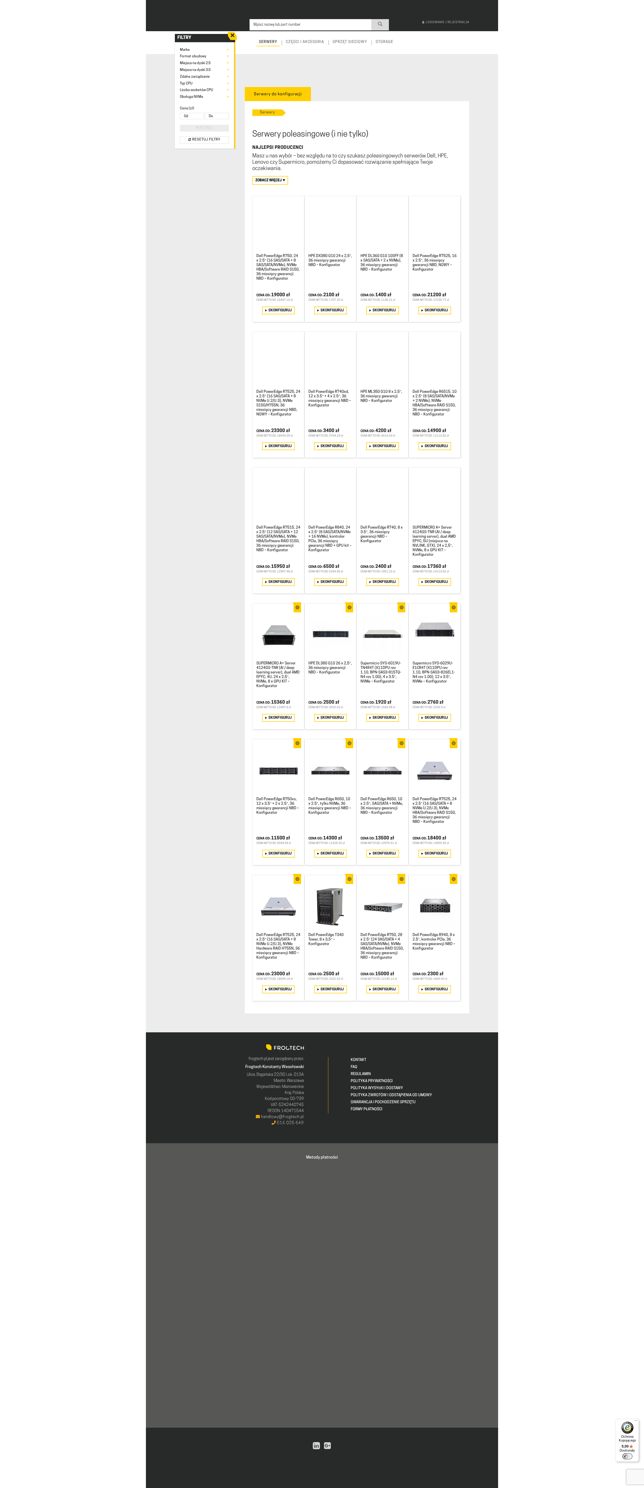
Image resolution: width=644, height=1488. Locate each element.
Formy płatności (366, 1109)
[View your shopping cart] (490, 47)
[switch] (627, 1456)
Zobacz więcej (268, 180)
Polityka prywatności (372, 1081)
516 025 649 (290, 1123)
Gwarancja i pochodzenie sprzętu (383, 1102)
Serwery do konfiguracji (278, 94)
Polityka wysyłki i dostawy (377, 1088)
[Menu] (636, 1422)
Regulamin (361, 1074)
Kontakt (358, 1060)
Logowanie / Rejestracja (447, 22)
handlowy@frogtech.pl (282, 1117)
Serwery (267, 112)
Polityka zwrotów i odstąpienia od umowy (391, 1095)
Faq (354, 1067)
